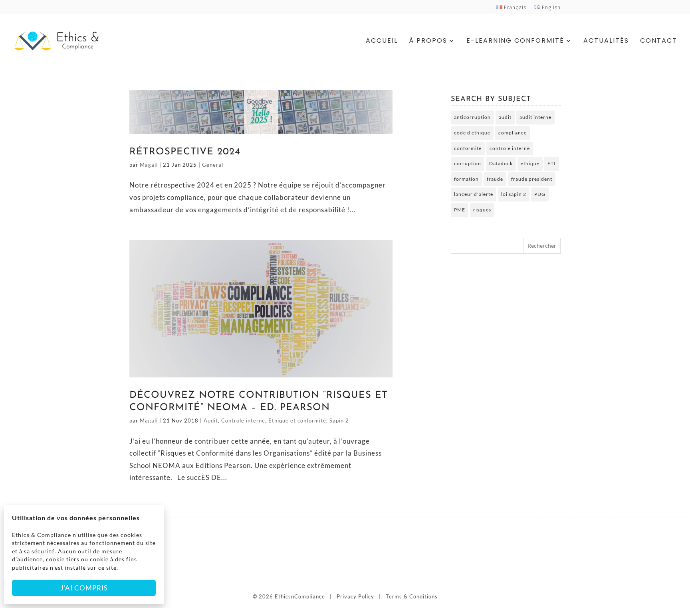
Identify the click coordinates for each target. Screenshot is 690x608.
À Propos (428, 41)
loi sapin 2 (513, 194)
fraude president (531, 179)
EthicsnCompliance (300, 596)
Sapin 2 (339, 420)
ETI (551, 163)
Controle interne (243, 420)
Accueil (382, 41)
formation (466, 179)
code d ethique (472, 133)
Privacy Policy (355, 596)
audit (505, 117)
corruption (467, 163)
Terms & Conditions (412, 596)
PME (459, 210)
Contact (658, 41)
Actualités (606, 41)
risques (482, 210)
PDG (539, 194)
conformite (468, 148)
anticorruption (472, 117)
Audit (211, 420)
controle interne (510, 148)
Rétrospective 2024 (184, 152)
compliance (512, 133)
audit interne (535, 117)
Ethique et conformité (297, 420)
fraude (495, 179)
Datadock (501, 163)
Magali (149, 165)
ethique (530, 163)
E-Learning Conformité (515, 41)
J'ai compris (84, 588)
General (212, 165)
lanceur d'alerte (473, 194)
